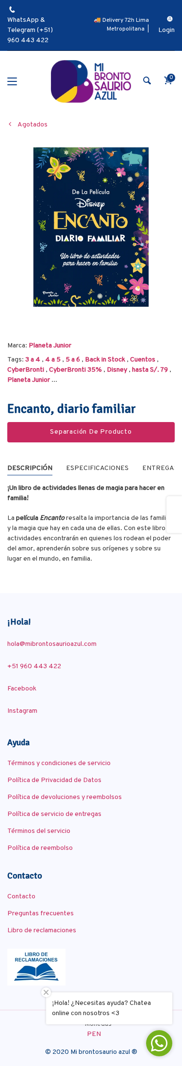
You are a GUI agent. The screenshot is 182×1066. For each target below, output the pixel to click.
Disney (117, 370)
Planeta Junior (50, 346)
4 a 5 (53, 360)
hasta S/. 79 (150, 370)
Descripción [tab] (29, 468)
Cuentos (142, 360)
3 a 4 (32, 360)
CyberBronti (25, 370)
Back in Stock (105, 360)
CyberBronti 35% (75, 370)
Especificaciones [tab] (97, 468)
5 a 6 (73, 360)
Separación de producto (91, 432)
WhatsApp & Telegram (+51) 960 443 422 (30, 30)
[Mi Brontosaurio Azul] (91, 81)
